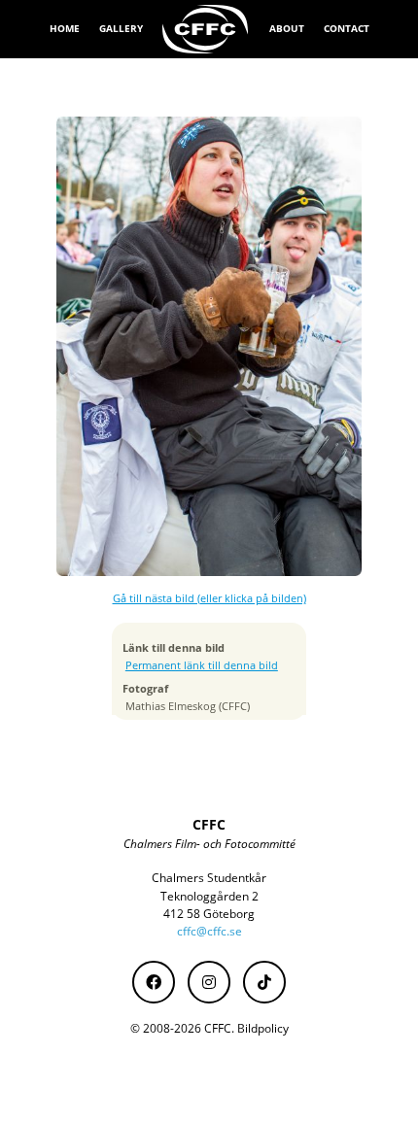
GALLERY (121, 28)
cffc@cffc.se (209, 931)
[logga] (206, 29)
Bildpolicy (263, 1028)
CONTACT (346, 28)
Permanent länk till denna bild (201, 665)
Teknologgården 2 (209, 896)
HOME (65, 28)
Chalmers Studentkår (209, 877)
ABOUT (286, 28)
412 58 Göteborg (209, 913)
